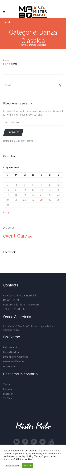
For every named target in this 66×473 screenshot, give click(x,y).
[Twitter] (42, 442)
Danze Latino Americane (15, 357)
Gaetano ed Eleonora (13, 361)
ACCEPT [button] (27, 465)
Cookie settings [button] (12, 465)
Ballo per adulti (10, 347)
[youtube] (51, 442)
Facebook (8, 394)
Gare (22, 236)
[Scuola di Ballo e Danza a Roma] (33, 12)
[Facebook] (25, 442)
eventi (9, 236)
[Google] (34, 442)
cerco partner (10, 366)
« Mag (6, 212)
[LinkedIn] (16, 442)
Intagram (7, 389)
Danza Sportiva (11, 352)
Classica (10, 64)
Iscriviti (13, 132)
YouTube (7, 398)
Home (23, 44)
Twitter (7, 384)
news (30, 237)
